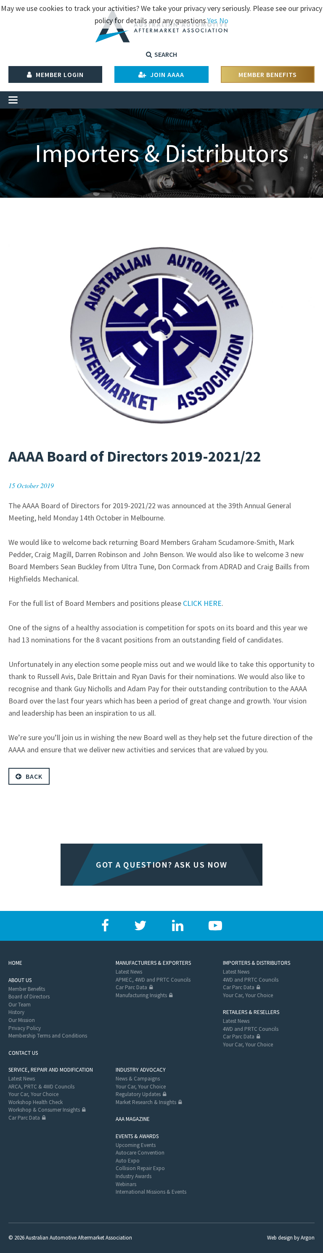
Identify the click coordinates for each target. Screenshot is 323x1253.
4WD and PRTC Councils (250, 979)
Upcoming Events (136, 1145)
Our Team (19, 1004)
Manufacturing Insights (141, 995)
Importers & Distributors (256, 962)
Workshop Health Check (35, 1102)
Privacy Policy (24, 1028)
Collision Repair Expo (140, 1168)
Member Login (59, 74)
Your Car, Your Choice (248, 995)
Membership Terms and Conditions (47, 1035)
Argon (308, 1237)
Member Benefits (267, 74)
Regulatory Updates (138, 1094)
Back (33, 776)
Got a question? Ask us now (161, 864)
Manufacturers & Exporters (153, 962)
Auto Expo (128, 1160)
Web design (280, 1237)
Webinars (126, 1184)
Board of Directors (29, 996)
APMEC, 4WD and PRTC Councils (153, 979)
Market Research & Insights (146, 1102)
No (223, 20)
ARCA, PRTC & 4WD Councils (41, 1086)
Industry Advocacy (141, 1069)
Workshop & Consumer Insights (44, 1109)
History (16, 1012)
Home (15, 962)
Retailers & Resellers (251, 1012)
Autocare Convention (140, 1152)
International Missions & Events (151, 1191)
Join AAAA (166, 74)
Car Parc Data (131, 987)
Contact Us (23, 1053)
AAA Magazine (133, 1119)
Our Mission (21, 1020)
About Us (20, 980)
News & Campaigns (138, 1078)
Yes (212, 20)
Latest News (129, 971)
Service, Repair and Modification (50, 1069)
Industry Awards (133, 1176)
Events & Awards (137, 1136)
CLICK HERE (202, 603)
